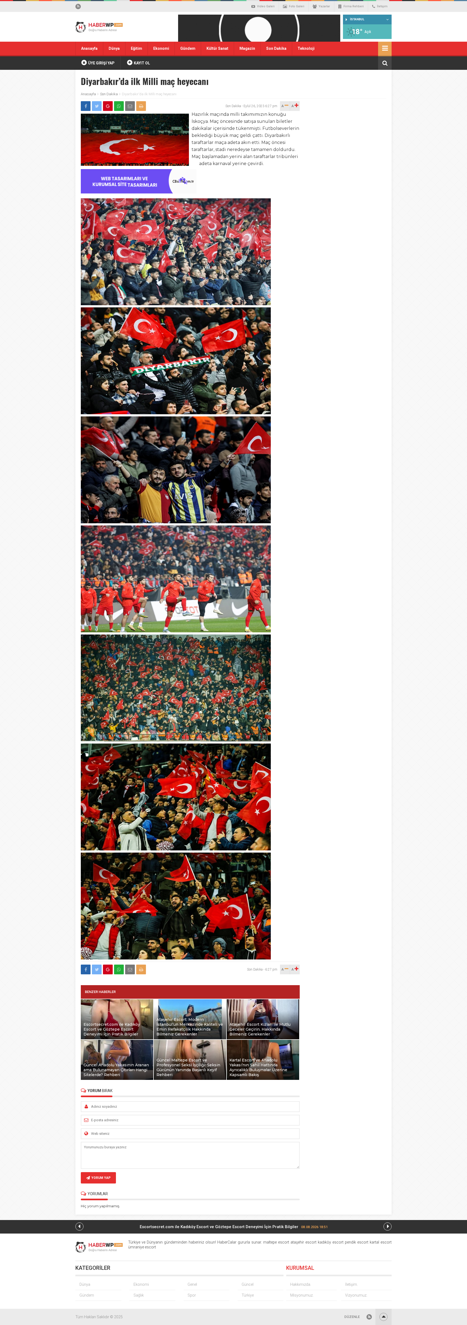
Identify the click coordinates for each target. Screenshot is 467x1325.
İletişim (382, 6)
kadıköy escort (330, 1242)
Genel (192, 1284)
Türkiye (248, 1295)
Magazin (247, 48)
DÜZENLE (352, 1317)
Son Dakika (276, 48)
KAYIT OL (141, 63)
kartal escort (381, 1242)
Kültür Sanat (217, 48)
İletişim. (351, 1284)
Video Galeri (266, 6)
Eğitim (136, 48)
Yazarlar (324, 6)
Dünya (114, 48)
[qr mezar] (259, 30)
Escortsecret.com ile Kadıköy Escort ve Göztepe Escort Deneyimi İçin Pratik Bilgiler (234, 1226)
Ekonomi (161, 48)
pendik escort (356, 1242)
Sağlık (139, 1295)
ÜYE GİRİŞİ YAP (101, 63)
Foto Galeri (296, 6)
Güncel (247, 1284)
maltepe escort (276, 1242)
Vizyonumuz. (356, 1295)
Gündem (187, 48)
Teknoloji (306, 48)
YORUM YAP (101, 1178)
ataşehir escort (303, 1242)
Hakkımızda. (300, 1284)
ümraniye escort (142, 1247)
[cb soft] (138, 192)
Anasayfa (89, 48)
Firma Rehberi (353, 6)
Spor (192, 1295)
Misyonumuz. (301, 1295)
